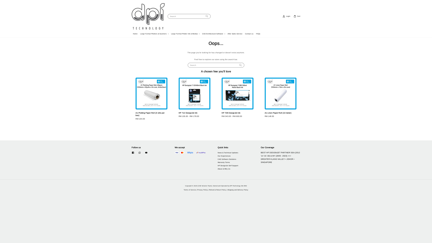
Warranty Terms (224, 162)
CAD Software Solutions (227, 159)
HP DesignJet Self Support (228, 165)
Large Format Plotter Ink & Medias (184, 34)
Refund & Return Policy (217, 190)
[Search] (206, 16)
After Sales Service (235, 34)
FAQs (258, 34)
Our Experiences (224, 156)
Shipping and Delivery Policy (237, 190)
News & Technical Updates (228, 153)
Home (135, 34)
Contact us (249, 34)
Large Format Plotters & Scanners (153, 34)
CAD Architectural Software (212, 34)
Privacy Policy (202, 190)
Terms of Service (190, 190)
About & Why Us (224, 169)
